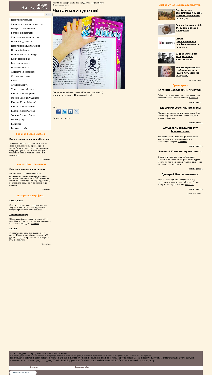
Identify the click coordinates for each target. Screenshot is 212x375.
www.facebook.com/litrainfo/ (104, 360)
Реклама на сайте (19, 128)
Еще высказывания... (195, 194)
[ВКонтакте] (70, 111)
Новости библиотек (21, 50)
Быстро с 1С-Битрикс (21, 372)
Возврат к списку (61, 118)
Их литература (18, 119)
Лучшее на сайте (19, 85)
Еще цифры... (46, 244)
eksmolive (90, 95)
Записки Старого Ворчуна (24, 115)
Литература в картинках (23, 72)
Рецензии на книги (20, 63)
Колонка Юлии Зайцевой (23, 102)
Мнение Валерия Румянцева (25, 98)
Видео (14, 80)
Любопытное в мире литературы (27, 24)
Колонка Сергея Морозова (24, 106)
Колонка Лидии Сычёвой (23, 111)
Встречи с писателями (22, 33)
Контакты (16, 124)
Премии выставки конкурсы (25, 54)
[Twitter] (64, 111)
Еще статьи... (46, 159)
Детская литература (20, 76)
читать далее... (195, 102)
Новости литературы (21, 20)
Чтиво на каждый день (22, 89)
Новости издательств (21, 41)
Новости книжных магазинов (25, 46)
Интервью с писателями (23, 28)
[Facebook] (58, 111)
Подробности (97, 2)
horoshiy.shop (148, 360)
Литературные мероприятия (25, 37)
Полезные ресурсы (20, 67)
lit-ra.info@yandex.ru (70, 360)
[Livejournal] (76, 111)
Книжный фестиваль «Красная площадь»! (80, 92)
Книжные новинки (20, 59)
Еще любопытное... (196, 81)
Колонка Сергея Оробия (23, 93)
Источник (38, 210)
